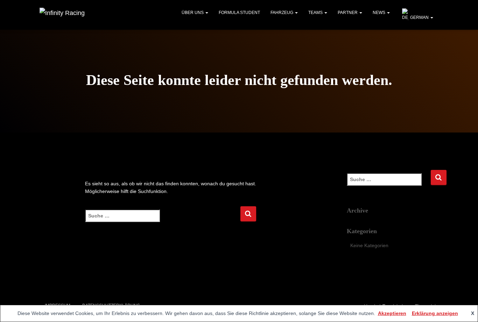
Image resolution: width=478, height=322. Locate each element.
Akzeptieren (392, 313)
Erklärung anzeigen (435, 313)
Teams (316, 12)
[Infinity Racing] (62, 15)
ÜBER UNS (193, 12)
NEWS (379, 12)
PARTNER (348, 12)
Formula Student (239, 12)
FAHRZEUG (282, 12)
